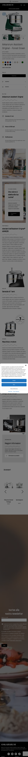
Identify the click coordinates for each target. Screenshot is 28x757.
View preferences (14, 388)
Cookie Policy (10, 391)
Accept (14, 380)
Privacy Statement (16, 391)
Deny (14, 384)
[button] (26, 365)
